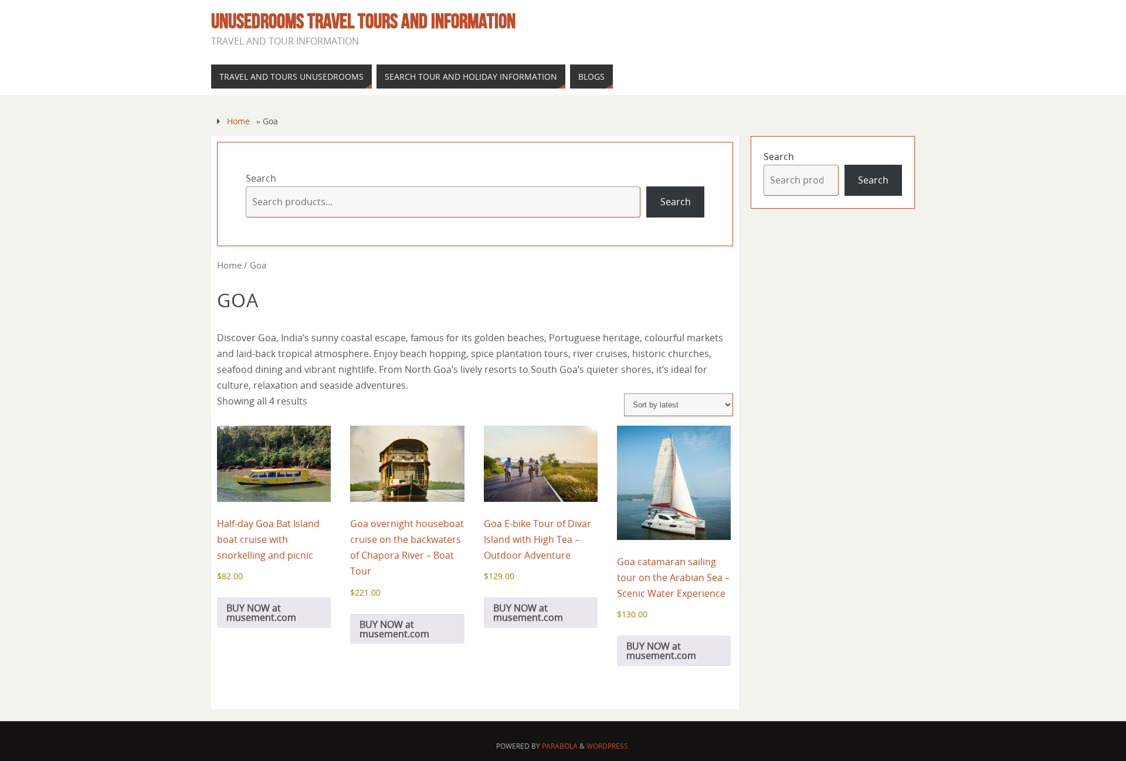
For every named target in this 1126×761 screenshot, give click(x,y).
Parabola (560, 746)
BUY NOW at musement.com (261, 613)
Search (261, 178)
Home (238, 121)
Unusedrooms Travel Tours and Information (363, 21)
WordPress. (608, 746)
